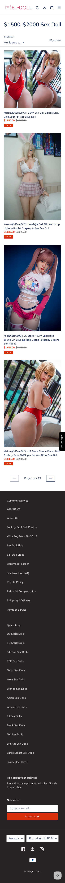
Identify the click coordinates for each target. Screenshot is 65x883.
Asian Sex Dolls (16, 697)
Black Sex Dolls (16, 725)
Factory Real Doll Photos (22, 527)
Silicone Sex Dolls (17, 652)
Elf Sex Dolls (14, 716)
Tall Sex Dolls (15, 734)
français (14, 838)
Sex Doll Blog (15, 545)
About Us (12, 518)
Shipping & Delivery (19, 600)
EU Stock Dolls (15, 642)
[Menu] (59, 7)
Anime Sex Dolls (17, 707)
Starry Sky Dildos (17, 762)
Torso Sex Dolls (16, 670)
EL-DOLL (36, 871)
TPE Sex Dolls (15, 661)
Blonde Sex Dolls (17, 688)
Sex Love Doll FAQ (18, 573)
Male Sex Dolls (16, 679)
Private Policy (15, 582)
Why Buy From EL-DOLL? (22, 536)
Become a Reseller (18, 563)
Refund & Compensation (21, 591)
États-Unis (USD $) (41, 838)
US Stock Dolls (15, 633)
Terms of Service (16, 609)
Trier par (9, 36)
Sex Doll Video (15, 554)
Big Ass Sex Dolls (17, 743)
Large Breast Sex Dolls (20, 752)
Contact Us (13, 508)
